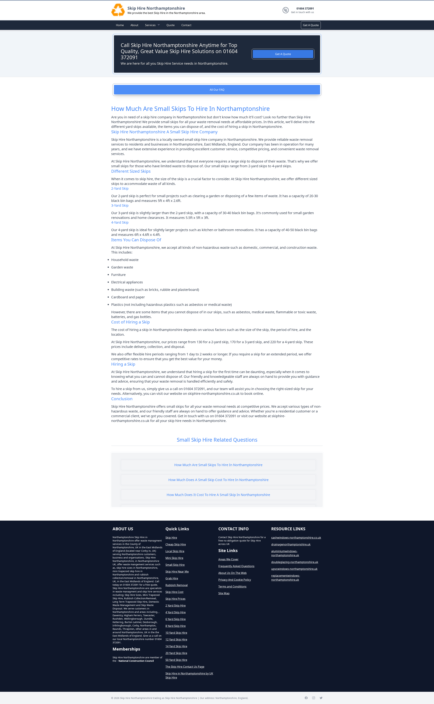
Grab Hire (171, 578)
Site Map (224, 593)
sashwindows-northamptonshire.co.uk (296, 537)
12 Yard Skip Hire (176, 639)
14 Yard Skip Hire (176, 646)
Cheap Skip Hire (175, 544)
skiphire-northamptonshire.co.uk (214, 393)
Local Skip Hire (174, 551)
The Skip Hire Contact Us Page (184, 667)
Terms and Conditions (232, 586)
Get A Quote (311, 25)
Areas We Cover (228, 559)
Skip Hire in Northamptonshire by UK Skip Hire (189, 675)
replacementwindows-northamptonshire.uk (285, 578)
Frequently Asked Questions (236, 566)
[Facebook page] (306, 698)
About (134, 25)
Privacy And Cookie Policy (234, 580)
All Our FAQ (217, 90)
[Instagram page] (313, 698)
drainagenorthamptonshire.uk (291, 544)
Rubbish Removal (176, 585)
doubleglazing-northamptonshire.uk (294, 562)
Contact (186, 25)
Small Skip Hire (175, 565)
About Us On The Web (232, 573)
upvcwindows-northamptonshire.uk (294, 569)
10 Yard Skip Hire (176, 633)
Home (120, 25)
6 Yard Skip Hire (175, 619)
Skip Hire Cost (174, 592)
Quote (170, 25)
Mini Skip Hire (174, 558)
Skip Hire (171, 537)
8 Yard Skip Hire (175, 626)
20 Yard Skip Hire (176, 653)
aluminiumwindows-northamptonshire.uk (285, 553)
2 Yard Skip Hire (175, 605)
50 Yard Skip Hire (176, 660)
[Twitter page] (321, 698)
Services (150, 25)
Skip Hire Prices (175, 599)
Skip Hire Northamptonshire (156, 8)
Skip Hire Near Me (177, 571)
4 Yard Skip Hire (175, 612)
